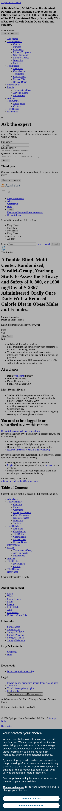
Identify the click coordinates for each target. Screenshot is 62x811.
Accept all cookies (31, 798)
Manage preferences (13, 787)
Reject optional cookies (31, 805)
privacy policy (20, 778)
